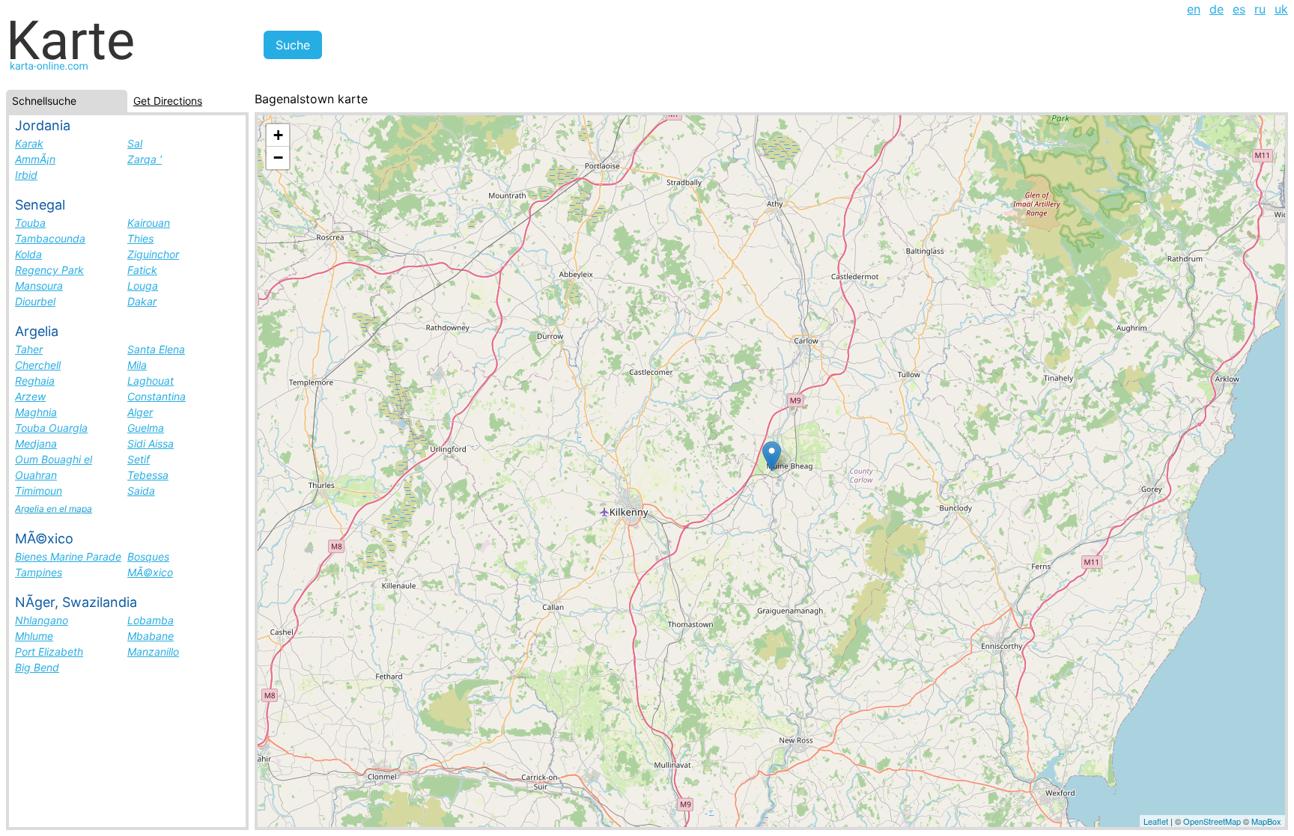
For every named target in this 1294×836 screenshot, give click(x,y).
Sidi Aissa (150, 443)
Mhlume (34, 635)
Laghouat (150, 380)
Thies (140, 238)
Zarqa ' (144, 159)
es (1239, 8)
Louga (142, 285)
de (1216, 8)
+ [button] (278, 135)
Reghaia (35, 380)
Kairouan (148, 222)
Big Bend (37, 667)
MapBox (1266, 821)
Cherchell (38, 364)
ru (1260, 8)
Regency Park (49, 269)
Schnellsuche (44, 100)
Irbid (26, 174)
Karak (29, 143)
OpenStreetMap (1212, 821)
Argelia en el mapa (53, 508)
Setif (138, 459)
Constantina (156, 396)
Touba (30, 222)
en (1193, 8)
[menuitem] (1193, 9)
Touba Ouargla (51, 427)
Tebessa (147, 475)
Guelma (145, 427)
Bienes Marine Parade (68, 556)
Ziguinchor (153, 254)
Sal (134, 143)
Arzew (30, 396)
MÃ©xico (150, 572)
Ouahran (36, 475)
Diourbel (35, 301)
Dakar (142, 301)
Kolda (28, 254)
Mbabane (150, 635)
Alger (140, 412)
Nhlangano (41, 620)
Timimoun (38, 490)
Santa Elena (156, 349)
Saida (141, 490)
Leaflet (1155, 821)
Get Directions (167, 100)
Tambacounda (50, 238)
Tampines (38, 572)
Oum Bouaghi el (53, 459)
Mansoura (39, 285)
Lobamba (150, 620)
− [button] (278, 157)
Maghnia (36, 412)
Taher (29, 349)
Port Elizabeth (49, 651)
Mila (137, 364)
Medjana (36, 443)
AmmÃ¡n (35, 159)
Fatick (142, 269)
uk (1281, 8)
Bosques (148, 556)
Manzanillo (153, 651)
